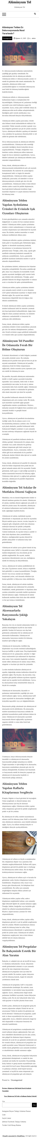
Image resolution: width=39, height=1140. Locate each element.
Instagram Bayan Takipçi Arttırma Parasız (16, 1111)
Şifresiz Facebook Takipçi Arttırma (14, 1122)
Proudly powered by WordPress (14, 1136)
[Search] (35, 14)
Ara (3, 1101)
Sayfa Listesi (6, 1118)
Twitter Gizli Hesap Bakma (11, 1125)
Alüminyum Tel (19, 2)
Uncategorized (7, 38)
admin (34, 38)
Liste (4, 1115)
